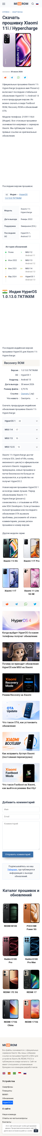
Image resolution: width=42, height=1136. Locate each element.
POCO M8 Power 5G (31, 928)
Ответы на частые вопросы (14, 1118)
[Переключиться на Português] (14, 1073)
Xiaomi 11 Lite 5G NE (31, 592)
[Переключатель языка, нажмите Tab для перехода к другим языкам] (37, 3)
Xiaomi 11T (10, 590)
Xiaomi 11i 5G (11, 561)
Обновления (7, 1098)
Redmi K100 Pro (10, 961)
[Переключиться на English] (4, 1073)
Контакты (6, 1122)
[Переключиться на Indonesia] (19, 1073)
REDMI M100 (10, 926)
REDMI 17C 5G (10, 992)
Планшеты (7, 1091)
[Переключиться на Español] (9, 1073)
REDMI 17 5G (31, 1022)
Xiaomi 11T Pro (31, 561)
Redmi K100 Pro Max (31, 961)
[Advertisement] (21, 161)
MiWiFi (5, 1094)
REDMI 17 (31, 992)
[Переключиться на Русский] (25, 1073)
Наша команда (9, 1114)
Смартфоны (7, 1087)
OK (36, 1131)
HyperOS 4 (7, 1102)
